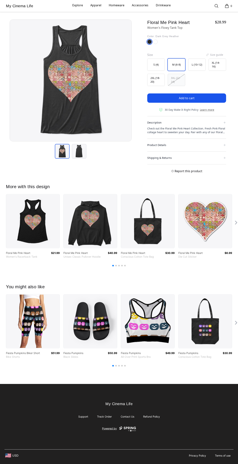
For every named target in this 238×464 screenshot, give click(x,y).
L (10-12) (197, 64)
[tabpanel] (71, 80)
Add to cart (186, 98)
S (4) (156, 64)
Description (154, 122)
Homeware (116, 5)
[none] (214, 55)
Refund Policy (151, 416)
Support (83, 416)
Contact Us (127, 416)
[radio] (156, 65)
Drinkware (163, 5)
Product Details (156, 145)
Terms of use (223, 455)
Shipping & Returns (159, 158)
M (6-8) (176, 64)
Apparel (95, 5)
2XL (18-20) (155, 79)
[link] (33, 221)
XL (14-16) (216, 64)
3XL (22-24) (176, 79)
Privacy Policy (197, 455)
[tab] (62, 151)
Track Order (104, 416)
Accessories (140, 5)
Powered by (109, 428)
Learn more (207, 109)
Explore (77, 5)
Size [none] (150, 55)
